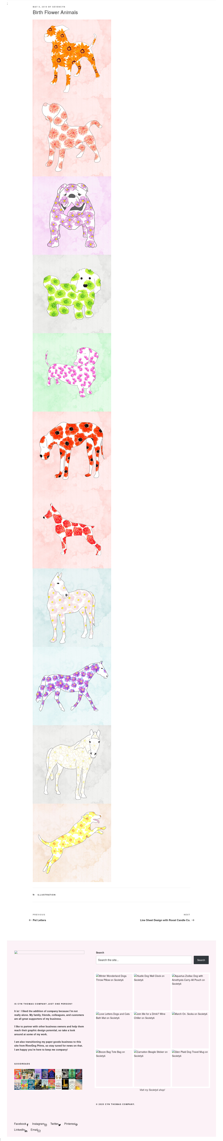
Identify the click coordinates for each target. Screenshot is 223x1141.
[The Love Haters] (24, 1088)
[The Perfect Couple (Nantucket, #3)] (78, 1088)
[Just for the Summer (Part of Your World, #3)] (51, 1088)
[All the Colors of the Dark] (78, 1078)
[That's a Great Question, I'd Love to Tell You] (44, 1088)
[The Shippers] (17, 1078)
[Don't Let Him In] (31, 1088)
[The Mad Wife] (24, 1078)
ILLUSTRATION (47, 894)
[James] (65, 1088)
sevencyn (58, 6)
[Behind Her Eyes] (65, 1078)
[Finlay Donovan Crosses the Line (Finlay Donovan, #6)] (38, 1078)
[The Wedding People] (17, 1088)
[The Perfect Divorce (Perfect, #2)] (58, 1088)
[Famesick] (31, 1078)
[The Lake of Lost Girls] (72, 1078)
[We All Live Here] (72, 1088)
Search (100, 952)
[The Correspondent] (58, 1078)
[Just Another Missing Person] (44, 1078)
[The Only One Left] (51, 1078)
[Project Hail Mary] (38, 1088)
